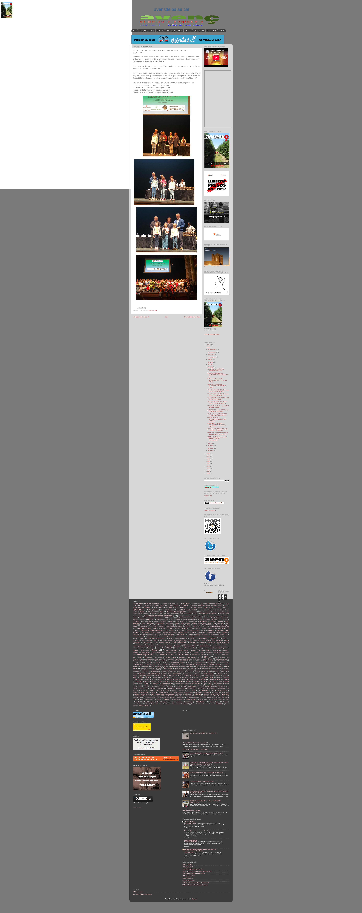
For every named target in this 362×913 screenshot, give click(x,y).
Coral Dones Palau (151, 634)
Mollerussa (176, 673)
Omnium (226, 677)
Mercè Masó (197, 671)
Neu (147, 677)
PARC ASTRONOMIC (192, 679)
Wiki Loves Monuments (203, 703)
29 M (141, 605)
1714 (193, 603)
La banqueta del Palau (200, 664)
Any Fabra (222, 611)
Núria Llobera (205, 677)
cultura (177, 638)
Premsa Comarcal (197, 685)
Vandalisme (179, 702)
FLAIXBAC (140, 657)
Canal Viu (150, 623)
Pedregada (160, 681)
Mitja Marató (142, 673)
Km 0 (183, 664)
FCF (191, 652)
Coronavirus (181, 634)
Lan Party (166, 666)
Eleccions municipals (189, 646)
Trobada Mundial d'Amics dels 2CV (215, 699)
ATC (206, 616)
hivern (210, 659)
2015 (208, 461)
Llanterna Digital (209, 666)
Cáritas (188, 623)
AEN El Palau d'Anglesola (196, 607)
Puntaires (170, 686)
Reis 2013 (152, 688)
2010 (208, 471)
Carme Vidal (162, 625)
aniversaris (207, 612)
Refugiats (141, 688)
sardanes (136, 694)
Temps (167, 697)
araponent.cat (174, 613)
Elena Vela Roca (217, 646)
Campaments (203, 621)
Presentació (207, 685)
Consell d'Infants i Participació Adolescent (151, 632)
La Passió (152, 666)
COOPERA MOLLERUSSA (213, 632)
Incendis (157, 660)
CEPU (155, 628)
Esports (150, 310)
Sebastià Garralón (145, 694)
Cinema (210, 628)
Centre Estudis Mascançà (143, 628)
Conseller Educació (183, 632)
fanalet (179, 652)
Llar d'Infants (219, 666)
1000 (177, 603)
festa (202, 652)
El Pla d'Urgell (160, 646)
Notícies (165, 677)
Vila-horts (146, 703)
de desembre (212, 349)
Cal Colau (148, 621)
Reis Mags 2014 (190, 688)
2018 (208, 453)
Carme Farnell (154, 625)
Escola (205, 648)
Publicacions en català (161, 686)
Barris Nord (206, 617)
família (174, 652)
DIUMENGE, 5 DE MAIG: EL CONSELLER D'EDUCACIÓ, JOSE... (216, 425)
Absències (208, 605)
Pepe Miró (188, 681)
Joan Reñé (189, 662)
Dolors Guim (153, 644)
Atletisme (135, 618)
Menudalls (180, 671)
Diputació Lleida (211, 642)
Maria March (190, 670)
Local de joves (179, 668)
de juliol (210, 362)
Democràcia (156, 640)
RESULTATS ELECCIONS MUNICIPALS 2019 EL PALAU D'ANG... (217, 380)
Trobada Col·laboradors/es (178, 699)
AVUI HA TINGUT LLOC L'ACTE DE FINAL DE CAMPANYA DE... (218, 390)
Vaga (173, 701)
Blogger (194, 899)
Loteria (192, 668)
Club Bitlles (222, 628)
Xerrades (219, 704)
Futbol (205, 657)
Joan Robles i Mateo (199, 662)
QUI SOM (160, 31)
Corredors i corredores (201, 634)
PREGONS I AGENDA (147, 31)
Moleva (169, 673)
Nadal (141, 677)
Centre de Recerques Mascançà (219, 626)
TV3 (142, 702)
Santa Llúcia (216, 692)
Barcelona (199, 618)
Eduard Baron (188, 644)
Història (204, 659)
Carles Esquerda (202, 623)
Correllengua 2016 (181, 636)
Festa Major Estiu (145, 654)
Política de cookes (138, 892)
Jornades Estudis (138, 664)
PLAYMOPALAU (195, 683)
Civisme (215, 628)
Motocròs (180, 675)
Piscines (146, 683)
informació (199, 660)
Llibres (158, 668)
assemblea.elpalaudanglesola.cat (192, 869)
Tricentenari (166, 699)
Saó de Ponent (225, 692)
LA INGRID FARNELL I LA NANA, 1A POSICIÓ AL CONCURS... (218, 410)
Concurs (203, 630)
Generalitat (148, 659)
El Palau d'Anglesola (221, 644)
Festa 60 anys (208, 652)
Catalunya (162, 626)
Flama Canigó (148, 657)
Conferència (210, 630)
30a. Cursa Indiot (148, 605)
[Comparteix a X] (141, 308)
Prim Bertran (217, 685)
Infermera (193, 660)
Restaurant (173, 690)
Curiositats (184, 638)
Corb (160, 634)
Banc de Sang (179, 618)
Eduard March (196, 644)
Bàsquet (218, 618)
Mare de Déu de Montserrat (177, 670)
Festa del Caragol (218, 652)
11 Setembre (184, 603)
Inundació (142, 662)
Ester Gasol (201, 650)
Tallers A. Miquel (213, 695)
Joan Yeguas (210, 662)
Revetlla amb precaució (183, 690)
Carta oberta (179, 625)
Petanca (140, 683)
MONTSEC (219, 673)
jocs (217, 662)
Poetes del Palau (218, 683)
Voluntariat (185, 704)
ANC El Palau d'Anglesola (176, 612)
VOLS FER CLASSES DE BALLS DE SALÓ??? (204, 733)
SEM (152, 694)
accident (214, 605)
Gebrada (221, 657)
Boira (172, 619)
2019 (208, 347)
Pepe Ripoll (196, 681)
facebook (168, 652)
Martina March (215, 670)
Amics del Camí (189, 821)
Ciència (192, 628)
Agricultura (218, 607)
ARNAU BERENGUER (190, 613)
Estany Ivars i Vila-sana (171, 650)
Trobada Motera (202, 699)
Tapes (220, 695)
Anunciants (215, 611)
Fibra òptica (217, 654)
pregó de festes (147, 685)
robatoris (135, 692)
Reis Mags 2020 (144, 690)
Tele (156, 697)
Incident (164, 660)
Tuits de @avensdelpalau (211, 334)
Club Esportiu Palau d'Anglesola (151, 630)
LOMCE (187, 668)
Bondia (200, 619)
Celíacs (199, 626)
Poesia (209, 683)
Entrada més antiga (192, 317)
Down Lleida (171, 644)
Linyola (201, 666)
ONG (146, 679)
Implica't (143, 660)
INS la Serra (135, 662)
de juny (210, 364)
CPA (135, 638)
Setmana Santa (170, 694)
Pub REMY (152, 686)
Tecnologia (141, 697)
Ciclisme (177, 628)
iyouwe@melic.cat (187, 878)
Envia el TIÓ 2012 (167, 648)
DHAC (189, 640)
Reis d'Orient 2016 (170, 688)
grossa (160, 659)
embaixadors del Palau (139, 648)
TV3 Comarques (150, 702)
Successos (189, 695)
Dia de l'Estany (196, 640)
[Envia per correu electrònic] (137, 308)
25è (224, 603)
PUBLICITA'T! (211, 31)
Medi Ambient (155, 671)
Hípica (198, 659)
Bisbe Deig (160, 619)
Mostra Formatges (145, 675)
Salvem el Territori (178, 692)
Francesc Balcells (191, 657)
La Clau (226, 664)
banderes (187, 617)
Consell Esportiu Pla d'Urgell (169, 632)
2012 (208, 468)
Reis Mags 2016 (211, 688)
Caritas (182, 623)
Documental (138, 644)
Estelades (193, 650)
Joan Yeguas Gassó (188, 880)
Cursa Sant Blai (202, 638)
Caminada (170, 621)
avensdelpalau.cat (171, 9)
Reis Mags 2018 (221, 688)
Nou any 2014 (183, 677)
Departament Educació (166, 640)
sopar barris (225, 694)
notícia (159, 677)
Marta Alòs (207, 670)
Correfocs (212, 634)
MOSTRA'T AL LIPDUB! (160, 675)
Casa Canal (187, 625)
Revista (193, 690)
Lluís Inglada (168, 668)
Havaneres (177, 659)
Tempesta (162, 697)
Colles (172, 630)
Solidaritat (197, 694)
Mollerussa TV (198, 673)
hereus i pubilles (186, 659)
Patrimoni (153, 681)
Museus (218, 675)
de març (210, 445)
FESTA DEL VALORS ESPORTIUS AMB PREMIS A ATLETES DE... (217, 433)
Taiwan (205, 695)
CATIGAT (188, 626)
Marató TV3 (155, 670)
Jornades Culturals (224, 662)
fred (199, 657)
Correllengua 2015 (167, 636)
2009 (208, 473)
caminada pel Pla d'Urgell (181, 621)
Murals (202, 675)
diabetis (156, 642)
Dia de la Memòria (217, 640)
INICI (134, 31)
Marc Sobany (165, 670)
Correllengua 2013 (138, 636)
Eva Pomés (225, 650)
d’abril (210, 443)
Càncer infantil (169, 623)
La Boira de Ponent (190, 840)
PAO (184, 679)
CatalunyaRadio (170, 626)
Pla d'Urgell (155, 683)
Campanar (212, 621)
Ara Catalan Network (143, 613)
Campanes (220, 621)
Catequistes (180, 626)
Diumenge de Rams (223, 642)
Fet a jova (210, 654)
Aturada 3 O (142, 618)
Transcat (141, 699)
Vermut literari (188, 702)
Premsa (189, 685)
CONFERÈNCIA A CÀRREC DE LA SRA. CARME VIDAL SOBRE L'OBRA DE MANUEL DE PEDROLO (209, 763)
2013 (208, 466)
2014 (208, 463)
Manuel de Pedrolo (215, 668)
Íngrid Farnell (218, 660)
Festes (203, 654)
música (224, 675)
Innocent (225, 660)
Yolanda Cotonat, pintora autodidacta (196, 831)
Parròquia (202, 679)
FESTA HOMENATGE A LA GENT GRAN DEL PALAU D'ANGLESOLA (217, 438)
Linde (196, 666)
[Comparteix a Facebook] (143, 308)
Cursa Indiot (192, 638)
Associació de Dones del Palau (158, 616)
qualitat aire (178, 686)
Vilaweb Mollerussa (156, 704)
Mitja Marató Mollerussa (154, 673)
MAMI (198, 668)
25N (228, 603)
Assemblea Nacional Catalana (207, 613)
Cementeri (205, 626)
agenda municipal (209, 607)
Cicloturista (184, 628)
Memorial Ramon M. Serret (169, 671)
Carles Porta (211, 623)
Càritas (194, 623)
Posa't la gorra (137, 685)
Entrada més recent (141, 317)
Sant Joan (207, 692)
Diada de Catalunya (165, 642)
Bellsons (142, 619)
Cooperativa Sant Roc (139, 634)
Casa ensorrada (196, 625)
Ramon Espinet (192, 686)
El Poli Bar (169, 646)
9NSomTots (185, 605)
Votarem (193, 704)
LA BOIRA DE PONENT (215, 664)
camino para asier (193, 621)
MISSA (222, 671)
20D (198, 603)
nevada (154, 677)
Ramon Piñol (200, 686)
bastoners (135, 619)
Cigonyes (198, 628)
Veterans (200, 701)
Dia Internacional (147, 642)
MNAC (164, 673)
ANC (161, 612)
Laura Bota (173, 666)
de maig (210, 367)
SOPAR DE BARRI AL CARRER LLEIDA (202, 781)
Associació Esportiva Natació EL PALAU (190, 616)
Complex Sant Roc (180, 630)
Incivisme (170, 660)
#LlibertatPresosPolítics (152, 603)
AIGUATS (225, 607)
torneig (195, 697)
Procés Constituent (137, 686)
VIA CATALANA (214, 702)
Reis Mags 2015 (201, 688)
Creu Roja (141, 638)
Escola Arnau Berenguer (218, 648)
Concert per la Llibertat (193, 630)
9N (171, 605)
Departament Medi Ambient (180, 640)
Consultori (192, 632)
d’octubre (211, 354)
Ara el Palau (153, 613)
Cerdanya (162, 628)
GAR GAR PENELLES (190, 841)
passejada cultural (214, 679)
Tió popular (189, 697)
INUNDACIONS (150, 662)
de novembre (212, 352)
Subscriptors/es (180, 695)
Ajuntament (138, 609)
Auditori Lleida (151, 617)
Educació (204, 644)
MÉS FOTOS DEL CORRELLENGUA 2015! (195, 749)
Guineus (171, 659)
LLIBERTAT (151, 668)
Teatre (134, 697)
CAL (143, 621)
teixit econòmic (149, 697)
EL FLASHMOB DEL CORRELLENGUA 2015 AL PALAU (206, 753)
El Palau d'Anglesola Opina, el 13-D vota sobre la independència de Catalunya (200, 850)
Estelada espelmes (183, 650)
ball (173, 618)
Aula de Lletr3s (159, 617)
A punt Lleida (193, 605)
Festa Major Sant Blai (166, 654)
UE (157, 702)
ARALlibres (166, 613)
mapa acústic (224, 668)
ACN (220, 605)
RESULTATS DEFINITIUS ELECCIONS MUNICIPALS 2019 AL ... (217, 375)
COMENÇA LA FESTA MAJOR (191, 810)
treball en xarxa (148, 699)
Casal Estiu (216, 625)
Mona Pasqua (208, 673)
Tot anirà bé (202, 697)
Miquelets (217, 671)
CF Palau (169, 628)
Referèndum (220, 686)
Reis (147, 688)
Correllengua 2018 (207, 636)
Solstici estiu (206, 694)
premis (155, 310)
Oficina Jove (219, 677)
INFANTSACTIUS (184, 660)
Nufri (197, 677)
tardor (226, 695)
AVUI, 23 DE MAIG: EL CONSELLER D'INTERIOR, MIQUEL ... (218, 398)
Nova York (191, 677)
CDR (194, 626)
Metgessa (210, 671)
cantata (177, 623)
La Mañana (136, 666)
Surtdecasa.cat (197, 695)
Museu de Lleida (210, 675)
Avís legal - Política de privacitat (142, 894)
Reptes (152, 690)
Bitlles (166, 619)
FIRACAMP (225, 654)
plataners (187, 683)
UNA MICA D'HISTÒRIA (174, 31)
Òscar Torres (153, 679)
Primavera (225, 685)
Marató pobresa (145, 670)
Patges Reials (138, 681)
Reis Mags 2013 (180, 688)
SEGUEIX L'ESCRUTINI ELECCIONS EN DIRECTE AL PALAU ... (217, 386)
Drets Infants (180, 644)
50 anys (162, 605)
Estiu (208, 650)
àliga (163, 609)
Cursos (224, 638)
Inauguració (150, 660)
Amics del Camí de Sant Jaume (216, 610)
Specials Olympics (156, 695)
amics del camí (202, 609)
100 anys (171, 603)
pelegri (166, 681)
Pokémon (226, 683)
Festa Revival (195, 654)
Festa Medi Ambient (183, 654)
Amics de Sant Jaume (188, 610)
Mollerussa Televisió (188, 673)
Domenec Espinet (162, 644)
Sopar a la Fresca (215, 694)
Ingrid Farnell (208, 660)
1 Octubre (164, 603)
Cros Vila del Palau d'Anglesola (154, 638)
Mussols (135, 677)
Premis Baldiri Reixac (180, 685)
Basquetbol (225, 618)
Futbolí (215, 657)
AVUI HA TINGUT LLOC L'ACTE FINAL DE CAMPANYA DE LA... (217, 402)
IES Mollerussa (136, 660)
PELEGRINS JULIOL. (190, 823)
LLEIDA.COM (144, 668)
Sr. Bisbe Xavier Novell (169, 695)
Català (155, 626)
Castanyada (143, 626)
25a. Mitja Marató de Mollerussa (213, 603)
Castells (150, 626)
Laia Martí (159, 666)
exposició (135, 652)
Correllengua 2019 (218, 636)
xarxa (212, 704)
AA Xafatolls (200, 605)
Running (153, 692)
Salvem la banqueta (188, 692)
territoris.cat (180, 697)
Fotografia (182, 657)
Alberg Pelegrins (154, 610)
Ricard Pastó (203, 690)
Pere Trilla (205, 681)
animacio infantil (192, 612)
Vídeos (140, 704)
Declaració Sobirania (146, 640)
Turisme (227, 699)
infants (176, 660)
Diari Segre (193, 642)
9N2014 (176, 605)
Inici (166, 317)
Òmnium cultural (139, 679)
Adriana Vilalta (137, 607)
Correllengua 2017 (193, 636)
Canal (143, 623)
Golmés (155, 659)
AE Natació (146, 607)
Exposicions (145, 652)
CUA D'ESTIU (170, 638)
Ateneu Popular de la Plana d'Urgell (218, 616)
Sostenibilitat (147, 695)
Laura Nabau (182, 666)
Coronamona (168, 634)
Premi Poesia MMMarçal (159, 685)
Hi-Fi (194, 659)
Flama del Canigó (158, 657)
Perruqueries (213, 681)
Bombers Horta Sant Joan (190, 619)
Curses (213, 638)
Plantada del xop (179, 683)
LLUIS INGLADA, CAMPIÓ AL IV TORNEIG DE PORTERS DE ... (217, 414)
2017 (208, 456)
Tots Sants (217, 697)
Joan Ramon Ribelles (177, 662)
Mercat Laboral (188, 671)
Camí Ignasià (163, 621)
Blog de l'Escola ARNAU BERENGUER (193, 873)
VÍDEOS (221, 31)
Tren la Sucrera (158, 699)
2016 (208, 458)
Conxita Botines (201, 632)
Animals (201, 611)
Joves (159, 664)
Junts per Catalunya (175, 664)
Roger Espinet (143, 692)
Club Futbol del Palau (188, 876)
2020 (208, 345)
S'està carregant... (138, 807)
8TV (167, 605)
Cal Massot (155, 621)
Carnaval (170, 625)
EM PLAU (225, 646)
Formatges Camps (170, 657)
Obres (211, 677)
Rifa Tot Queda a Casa (221, 690)
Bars (212, 618)
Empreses (150, 648)
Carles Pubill (220, 623)
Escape (200, 648)
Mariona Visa (199, 670)
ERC (177, 648)
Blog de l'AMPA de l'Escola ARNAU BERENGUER (197, 871)
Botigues (214, 619)
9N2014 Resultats (189, 852)
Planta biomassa (167, 683)
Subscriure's (208, 495)
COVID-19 (226, 636)
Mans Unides (205, 668)
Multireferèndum (194, 675)
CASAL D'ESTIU (206, 625)
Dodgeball (145, 644)
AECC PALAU (158, 607)
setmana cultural (160, 694)
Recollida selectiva (210, 686)
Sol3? (191, 694)
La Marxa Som (144, 666)
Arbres (181, 613)
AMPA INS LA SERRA (153, 611)
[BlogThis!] (139, 308)
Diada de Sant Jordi (179, 642)
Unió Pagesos (163, 702)
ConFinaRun (219, 630)
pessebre (220, 681)
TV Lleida (136, 702)
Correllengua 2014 (152, 636)
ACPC (225, 605)
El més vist (211, 644)
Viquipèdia (168, 704)
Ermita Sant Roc (190, 648)
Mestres (204, 671)
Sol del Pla (185, 694)
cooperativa (225, 632)
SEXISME (178, 694)
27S (135, 605)
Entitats (158, 648)
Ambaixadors (170, 610)
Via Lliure (225, 702)
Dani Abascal (136, 640)
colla (167, 630)
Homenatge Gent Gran (222, 659)
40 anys (156, 605)
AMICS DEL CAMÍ (187, 867)
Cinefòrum (204, 628)
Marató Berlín (136, 670)
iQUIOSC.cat (159, 662)
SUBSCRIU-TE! (199, 31)
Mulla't (186, 675)
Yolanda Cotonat (143, 705)
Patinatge (146, 681)
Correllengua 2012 (222, 634)
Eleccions (177, 646)
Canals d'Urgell (160, 623)
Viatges (135, 704)
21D (202, 603)
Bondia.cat (207, 619)
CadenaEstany (136, 621)
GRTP (165, 659)
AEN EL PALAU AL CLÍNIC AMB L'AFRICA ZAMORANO (206, 772)
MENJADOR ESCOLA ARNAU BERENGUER (195, 882)
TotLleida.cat (210, 697)
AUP (166, 618)
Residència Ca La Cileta (162, 690)
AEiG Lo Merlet (180, 607)
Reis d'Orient (160, 688)
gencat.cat (141, 659)
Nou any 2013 (174, 677)
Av (169, 617)
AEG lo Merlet (168, 607)
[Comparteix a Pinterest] (145, 308)
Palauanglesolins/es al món (173, 679)
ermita (181, 648)
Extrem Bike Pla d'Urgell (158, 652)
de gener (211, 450)
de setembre (212, 357)
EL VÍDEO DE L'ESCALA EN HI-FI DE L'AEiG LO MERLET (217, 429)
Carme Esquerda (144, 625)
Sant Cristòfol (198, 692)
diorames (202, 642)
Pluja (205, 683)
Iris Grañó (167, 662)
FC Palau (185, 652)
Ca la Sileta (224, 619)
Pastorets (226, 679)
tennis (173, 697)
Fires (134, 657)
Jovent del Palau (150, 664)
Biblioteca (150, 619)
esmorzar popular (145, 650)
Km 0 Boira (189, 664)
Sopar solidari (139, 695)
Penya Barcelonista (176, 681)
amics (177, 609)
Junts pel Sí (166, 664)
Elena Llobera (204, 646)
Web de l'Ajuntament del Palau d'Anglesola (195, 885)
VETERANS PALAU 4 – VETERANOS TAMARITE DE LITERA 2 (216, 419)
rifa (212, 690)
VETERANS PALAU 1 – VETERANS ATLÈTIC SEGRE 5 (218, 406)
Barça (193, 618)
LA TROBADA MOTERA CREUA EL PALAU (195, 742)
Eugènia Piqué (216, 650)
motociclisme (172, 675)
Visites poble (177, 704)
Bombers (178, 619)
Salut (171, 692)
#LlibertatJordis (137, 603)
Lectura (189, 666)
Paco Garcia (161, 679)
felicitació (196, 652)
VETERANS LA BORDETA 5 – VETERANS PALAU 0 (216, 369)
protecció (145, 686)
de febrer (211, 448)
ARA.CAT (160, 613)
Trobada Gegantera (191, 699)
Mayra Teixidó (145, 671)
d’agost (210, 359)
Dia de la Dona (206, 640)
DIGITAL (187, 31)
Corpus (191, 634)
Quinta (184, 686)
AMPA (142, 612)
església (135, 650)
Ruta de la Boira (163, 692)
